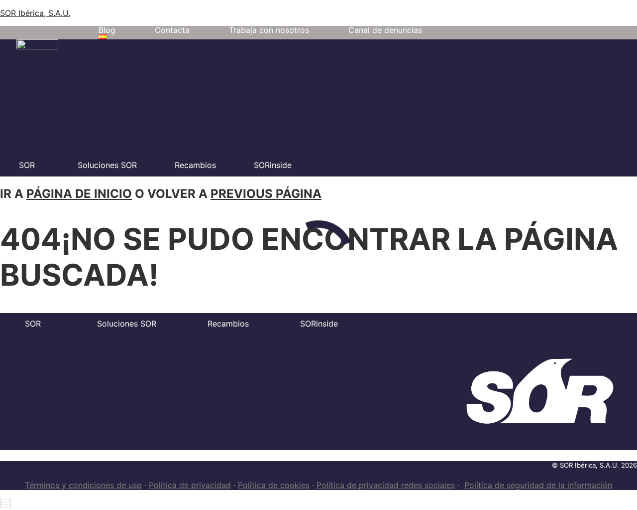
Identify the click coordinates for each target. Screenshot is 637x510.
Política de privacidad (190, 485)
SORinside (273, 165)
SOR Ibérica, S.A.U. (35, 13)
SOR (27, 165)
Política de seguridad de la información (538, 485)
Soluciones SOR (107, 165)
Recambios (195, 165)
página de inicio (79, 193)
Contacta (172, 30)
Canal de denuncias (385, 30)
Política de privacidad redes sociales (386, 485)
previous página (266, 193)
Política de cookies (274, 485)
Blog (107, 30)
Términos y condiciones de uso (83, 485)
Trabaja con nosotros (269, 30)
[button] (105, 36)
